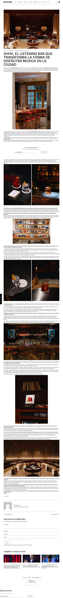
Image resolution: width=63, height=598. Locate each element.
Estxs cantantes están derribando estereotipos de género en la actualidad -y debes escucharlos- (12, 567)
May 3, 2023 (43, 564)
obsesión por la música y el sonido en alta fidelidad (29, 140)
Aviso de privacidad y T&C (36, 577)
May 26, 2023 (24, 564)
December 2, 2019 (6, 564)
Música (21, 50)
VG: (4, 213)
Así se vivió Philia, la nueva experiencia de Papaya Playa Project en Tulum (50, 567)
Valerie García (11, 50)
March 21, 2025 (6, 50)
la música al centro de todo (53, 70)
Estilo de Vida (17, 50)
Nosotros (24, 577)
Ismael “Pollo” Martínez (35, 131)
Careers (29, 577)
